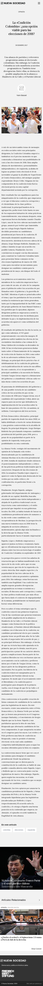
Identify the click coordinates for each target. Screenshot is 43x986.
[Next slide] (39, 900)
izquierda (31, 830)
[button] (39, 3)
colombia (6, 830)
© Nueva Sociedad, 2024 (9, 983)
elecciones (19, 830)
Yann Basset (21, 95)
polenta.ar (38, 983)
